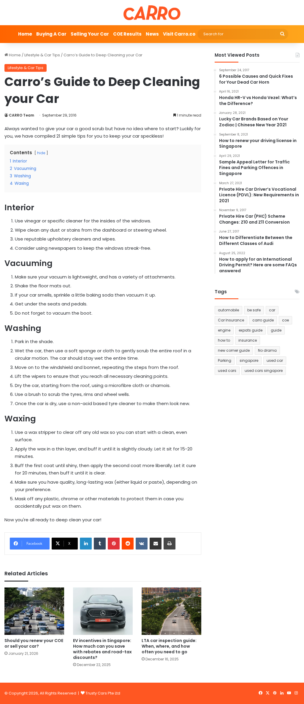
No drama (267, 350)
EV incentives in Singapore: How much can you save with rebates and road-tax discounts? (102, 649)
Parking (224, 360)
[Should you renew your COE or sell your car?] (34, 611)
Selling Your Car (90, 34)
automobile (228, 310)
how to (224, 340)
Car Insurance (231, 320)
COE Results (127, 34)
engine (224, 330)
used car (275, 360)
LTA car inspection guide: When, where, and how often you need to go (169, 646)
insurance (247, 340)
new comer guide (234, 350)
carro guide (263, 320)
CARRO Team (21, 115)
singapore (249, 360)
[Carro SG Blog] (152, 12)
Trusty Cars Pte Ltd (103, 693)
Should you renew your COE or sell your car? (33, 643)
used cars (227, 370)
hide (41, 152)
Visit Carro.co (179, 34)
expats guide (250, 330)
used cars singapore (264, 370)
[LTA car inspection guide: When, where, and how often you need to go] (171, 611)
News (152, 34)
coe (285, 320)
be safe (254, 310)
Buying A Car (51, 34)
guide (276, 330)
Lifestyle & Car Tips (42, 55)
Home (25, 34)
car (272, 310)
